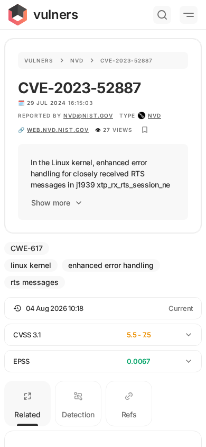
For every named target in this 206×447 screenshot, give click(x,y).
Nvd (76, 60)
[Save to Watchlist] (145, 130)
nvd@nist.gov (88, 115)
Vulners (38, 60)
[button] (103, 308)
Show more (50, 202)
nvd (154, 115)
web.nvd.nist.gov (58, 130)
